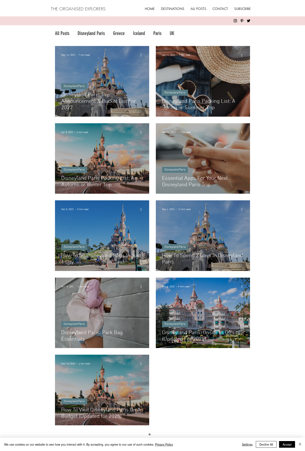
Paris (157, 33)
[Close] (300, 444)
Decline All (266, 444)
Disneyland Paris (91, 33)
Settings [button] (247, 444)
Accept (287, 444)
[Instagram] (235, 20)
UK (172, 33)
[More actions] (142, 55)
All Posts (62, 33)
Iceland (139, 33)
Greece (119, 33)
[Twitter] (248, 20)
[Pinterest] (242, 20)
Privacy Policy (164, 444)
